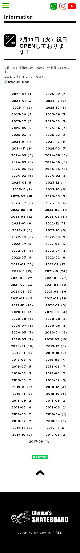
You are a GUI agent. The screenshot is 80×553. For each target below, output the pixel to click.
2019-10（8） (57, 353)
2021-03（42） (23, 298)
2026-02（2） (57, 94)
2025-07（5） (23, 121)
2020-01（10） (23, 346)
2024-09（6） (23, 155)
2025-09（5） (23, 114)
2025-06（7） (57, 121)
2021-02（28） (57, 298)
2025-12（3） (57, 101)
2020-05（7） (23, 332)
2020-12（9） (57, 305)
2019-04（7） (57, 373)
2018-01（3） (57, 421)
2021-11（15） (23, 271)
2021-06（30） (57, 285)
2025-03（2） (23, 135)
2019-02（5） (57, 380)
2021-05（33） (23, 291)
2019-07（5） (23, 366)
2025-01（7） (23, 142)
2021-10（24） (57, 271)
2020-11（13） (22, 312)
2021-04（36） (57, 291)
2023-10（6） (57, 189)
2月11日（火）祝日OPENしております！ (43, 45)
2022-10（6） (57, 230)
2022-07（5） (23, 244)
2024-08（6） (57, 155)
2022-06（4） (57, 244)
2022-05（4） (23, 251)
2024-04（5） (57, 169)
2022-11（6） (23, 230)
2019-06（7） (57, 366)
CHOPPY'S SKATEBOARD (35, 533)
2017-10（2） (23, 435)
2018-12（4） (57, 387)
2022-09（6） (23, 237)
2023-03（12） (23, 216)
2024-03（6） (23, 176)
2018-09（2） (23, 400)
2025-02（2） (57, 135)
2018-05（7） (23, 414)
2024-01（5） (23, 182)
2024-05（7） (23, 169)
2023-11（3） (23, 189)
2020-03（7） (23, 339)
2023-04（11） (57, 210)
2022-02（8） (57, 257)
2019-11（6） (23, 353)
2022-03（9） (23, 257)
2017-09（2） (57, 435)
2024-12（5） (57, 142)
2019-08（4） (57, 360)
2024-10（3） (57, 148)
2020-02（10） (57, 339)
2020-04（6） (57, 332)
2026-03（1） (23, 94)
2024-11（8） (23, 148)
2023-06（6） (57, 203)
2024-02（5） (57, 176)
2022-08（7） (57, 237)
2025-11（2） (23, 107)
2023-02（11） (57, 216)
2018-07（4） (23, 407)
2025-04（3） (57, 128)
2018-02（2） (23, 421)
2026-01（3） (23, 101)
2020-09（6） (23, 319)
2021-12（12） (57, 264)
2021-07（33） (23, 285)
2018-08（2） (57, 400)
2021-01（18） (23, 305)
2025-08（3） (57, 114)
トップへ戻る (40, 472)
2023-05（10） (23, 210)
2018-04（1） (57, 414)
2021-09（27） (23, 278)
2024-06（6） (57, 162)
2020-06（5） (57, 326)
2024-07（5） (23, 162)
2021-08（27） (57, 278)
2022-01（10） (23, 264)
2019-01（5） (23, 387)
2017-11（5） (57, 428)
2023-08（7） (57, 196)
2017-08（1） (40, 441)
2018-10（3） (57, 394)
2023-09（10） (23, 196)
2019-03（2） (23, 380)
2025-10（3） (57, 107)
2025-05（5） (23, 128)
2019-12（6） (57, 346)
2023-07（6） (23, 203)
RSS (59, 532)
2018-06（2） (57, 407)
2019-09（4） (23, 360)
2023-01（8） (23, 223)
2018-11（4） (23, 394)
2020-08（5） (57, 319)
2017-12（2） (23, 428)
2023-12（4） (57, 182)
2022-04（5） (57, 251)
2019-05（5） (23, 373)
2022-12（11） (57, 223)
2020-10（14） (57, 312)
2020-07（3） (23, 326)
